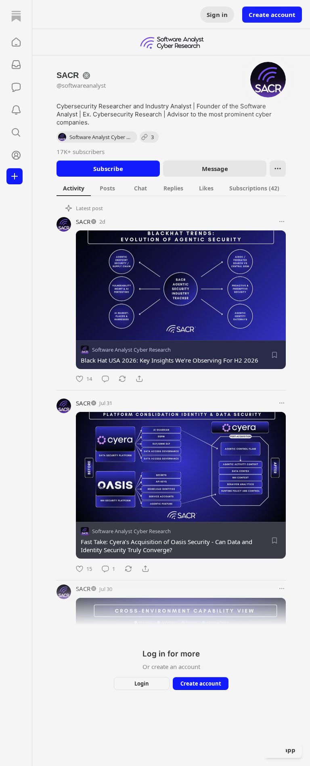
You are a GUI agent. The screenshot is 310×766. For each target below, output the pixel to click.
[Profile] (16, 155)
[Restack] (122, 378)
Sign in (217, 15)
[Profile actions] (278, 168)
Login (141, 683)
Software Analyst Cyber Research (131, 349)
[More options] (281, 221)
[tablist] (171, 188)
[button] (16, 42)
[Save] (274, 354)
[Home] (16, 16)
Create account (272, 15)
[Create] (14, 176)
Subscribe (108, 169)
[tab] (74, 188)
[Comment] (105, 378)
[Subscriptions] (16, 64)
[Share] (139, 378)
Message (215, 169)
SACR (83, 221)
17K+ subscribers (81, 152)
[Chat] (16, 87)
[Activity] (16, 110)
